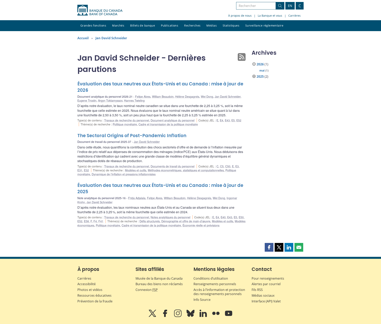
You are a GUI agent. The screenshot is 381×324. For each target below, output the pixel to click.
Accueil (83, 38)
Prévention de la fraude (95, 301)
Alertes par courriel (266, 284)
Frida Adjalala (136, 198)
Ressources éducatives (94, 295)
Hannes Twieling (134, 100)
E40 (223, 217)
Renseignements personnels (214, 284)
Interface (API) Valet (266, 301)
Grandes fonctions (93, 25)
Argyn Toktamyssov (110, 100)
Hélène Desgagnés (187, 96)
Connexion (147, 290)
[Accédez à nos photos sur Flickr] (216, 316)
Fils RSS (257, 290)
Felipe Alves (142, 96)
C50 (227, 166)
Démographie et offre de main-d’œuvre (185, 221)
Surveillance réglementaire (264, 25)
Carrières (294, 15)
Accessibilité (86, 284)
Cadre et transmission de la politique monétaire (168, 124)
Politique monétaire (125, 124)
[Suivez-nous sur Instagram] (178, 316)
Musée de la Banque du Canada (159, 278)
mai (262, 70)
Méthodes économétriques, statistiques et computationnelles (186, 170)
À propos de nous (240, 15)
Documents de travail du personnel (172, 166)
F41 (100, 221)
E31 (79, 170)
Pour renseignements (268, 278)
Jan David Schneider (111, 38)
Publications (169, 25)
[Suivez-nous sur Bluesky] (191, 316)
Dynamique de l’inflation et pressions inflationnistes (124, 174)
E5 (233, 120)
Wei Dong (207, 96)
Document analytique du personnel (172, 120)
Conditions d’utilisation (210, 278)
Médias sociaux (263, 295)
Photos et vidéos (89, 290)
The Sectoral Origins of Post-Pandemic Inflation (131, 136)
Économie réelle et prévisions (201, 225)
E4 (221, 120)
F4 (95, 221)
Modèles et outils (135, 170)
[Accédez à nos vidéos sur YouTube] (229, 316)
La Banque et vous (270, 15)
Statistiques (231, 25)
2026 (260, 64)
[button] (269, 247)
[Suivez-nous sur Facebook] (165, 316)
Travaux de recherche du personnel (126, 120)
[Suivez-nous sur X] (152, 316)
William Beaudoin (163, 96)
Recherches (192, 25)
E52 (238, 120)
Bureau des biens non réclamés (159, 284)
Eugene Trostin (86, 100)
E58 (86, 221)
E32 (86, 170)
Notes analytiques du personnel (170, 217)
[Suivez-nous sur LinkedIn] (203, 316)
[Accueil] (99, 10)
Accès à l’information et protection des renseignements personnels (219, 292)
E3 (237, 166)
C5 (222, 166)
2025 (260, 76)
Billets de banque (142, 25)
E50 (241, 217)
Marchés (118, 25)
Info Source (202, 299)
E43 (227, 120)
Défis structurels (150, 221)
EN (290, 6)
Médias (211, 25)
